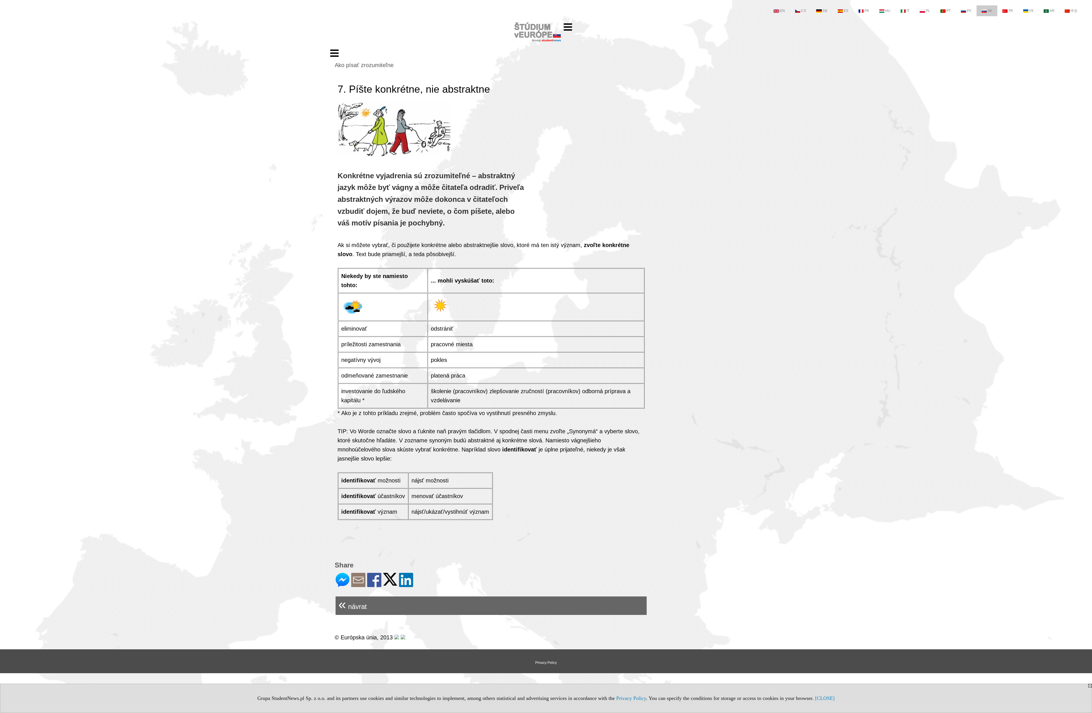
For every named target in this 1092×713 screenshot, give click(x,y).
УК (1031, 11)
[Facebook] (374, 584)
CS (803, 11)
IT (908, 11)
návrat (352, 604)
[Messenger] (342, 584)
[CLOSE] (825, 698)
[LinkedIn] (406, 584)
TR (1010, 11)
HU (887, 11)
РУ (969, 11)
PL (928, 11)
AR (1052, 11)
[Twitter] (390, 583)
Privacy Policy (631, 698)
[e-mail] (358, 584)
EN (782, 11)
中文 (1074, 11)
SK (990, 11)
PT (948, 11)
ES (846, 11)
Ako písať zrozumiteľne (364, 65)
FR (866, 11)
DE (825, 11)
